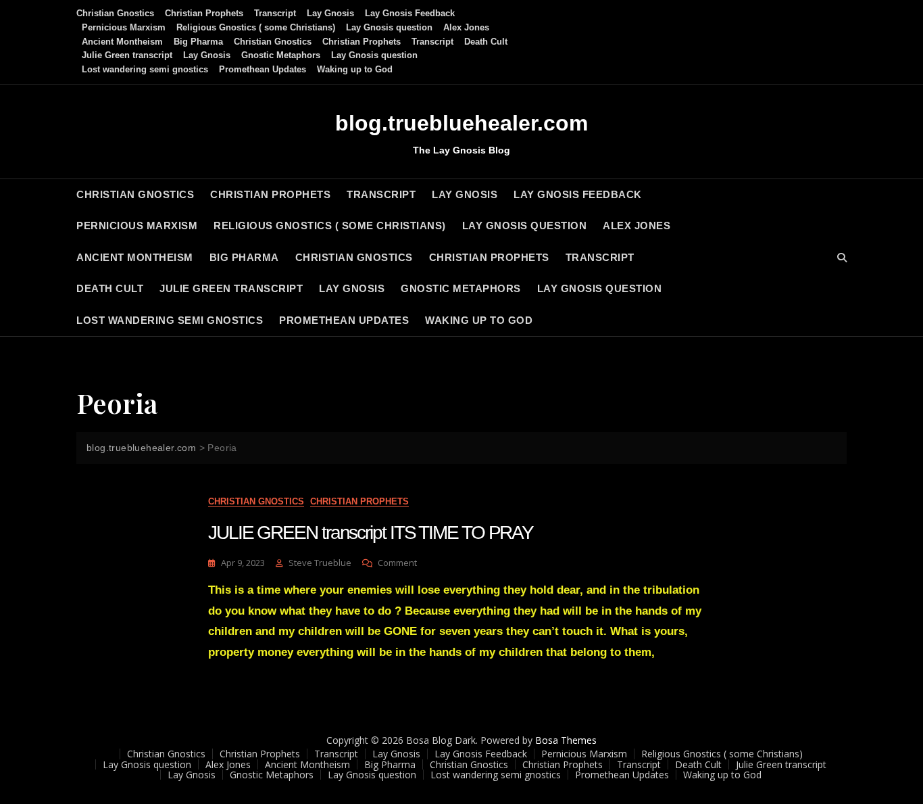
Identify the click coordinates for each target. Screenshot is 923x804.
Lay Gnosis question (389, 27)
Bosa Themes (566, 740)
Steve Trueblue (320, 563)
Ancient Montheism (122, 42)
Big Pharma (198, 42)
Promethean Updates (262, 69)
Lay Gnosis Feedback (410, 13)
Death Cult (485, 42)
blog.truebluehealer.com (461, 123)
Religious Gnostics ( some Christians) (255, 27)
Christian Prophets (204, 13)
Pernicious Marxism (124, 27)
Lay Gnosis (330, 13)
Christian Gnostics (115, 13)
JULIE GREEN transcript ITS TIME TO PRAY (370, 532)
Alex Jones (466, 27)
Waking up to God (355, 69)
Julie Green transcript (127, 55)
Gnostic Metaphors (280, 55)
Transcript (275, 13)
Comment (397, 563)
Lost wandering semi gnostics (145, 69)
